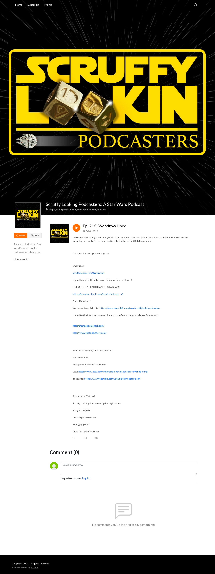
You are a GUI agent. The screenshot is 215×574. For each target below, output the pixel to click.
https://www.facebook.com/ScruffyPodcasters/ (98, 294)
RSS (36, 235)
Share (22, 235)
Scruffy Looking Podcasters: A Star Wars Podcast (95, 204)
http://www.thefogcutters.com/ (89, 332)
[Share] (97, 438)
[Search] (196, 4)
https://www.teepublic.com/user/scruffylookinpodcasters (130, 308)
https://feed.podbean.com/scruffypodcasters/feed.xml (77, 209)
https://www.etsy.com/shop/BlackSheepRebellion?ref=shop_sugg (112, 371)
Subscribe (33, 4)
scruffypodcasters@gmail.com (88, 272)
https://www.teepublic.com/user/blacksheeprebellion (112, 378)
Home (18, 4)
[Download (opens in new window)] (85, 438)
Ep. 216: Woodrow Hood (104, 226)
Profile (48, 4)
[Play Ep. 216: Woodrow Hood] (76, 228)
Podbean (34, 567)
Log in (85, 478)
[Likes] (74, 438)
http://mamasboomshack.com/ (88, 325)
